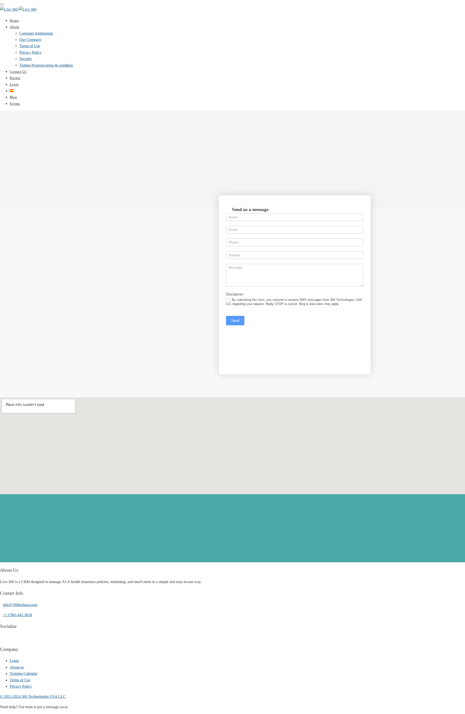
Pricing (15, 78)
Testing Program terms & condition (46, 65)
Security (25, 59)
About (14, 27)
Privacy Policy (30, 52)
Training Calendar (23, 673)
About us (17, 667)
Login (14, 84)
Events (15, 104)
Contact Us (18, 72)
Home (14, 21)
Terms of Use (29, 46)
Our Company (30, 40)
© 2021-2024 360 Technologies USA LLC (33, 696)
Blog (13, 97)
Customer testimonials (36, 33)
